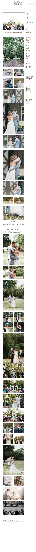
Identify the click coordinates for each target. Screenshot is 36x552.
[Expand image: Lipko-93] (19, 428)
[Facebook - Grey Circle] (30, 4)
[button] (13, 9)
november (27, 100)
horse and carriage (28, 88)
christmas (31, 77)
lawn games (32, 92)
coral (29, 78)
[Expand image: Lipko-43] (8, 73)
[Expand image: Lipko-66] (19, 83)
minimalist (27, 98)
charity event (32, 76)
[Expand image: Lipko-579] (8, 481)
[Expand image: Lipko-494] (8, 439)
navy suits (27, 99)
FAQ (26, 66)
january (31, 91)
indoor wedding (28, 91)
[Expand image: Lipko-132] (8, 317)
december (27, 79)
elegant (27, 80)
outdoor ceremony (5, 520)
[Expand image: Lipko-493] (8, 428)
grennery (30, 87)
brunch (27, 75)
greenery (27, 87)
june (26, 92)
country (31, 78)
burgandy (32, 75)
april (31, 68)
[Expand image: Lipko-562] (8, 83)
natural (32, 98)
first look (14, 520)
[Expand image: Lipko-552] (19, 200)
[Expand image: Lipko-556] (8, 200)
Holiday (31, 66)
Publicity (30, 67)
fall (12, 520)
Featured (29, 66)
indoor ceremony (28, 89)
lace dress (29, 92)
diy (29, 79)
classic (27, 78)
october (30, 100)
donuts (31, 79)
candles (27, 76)
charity (29, 76)
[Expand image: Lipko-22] (19, 73)
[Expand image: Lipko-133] (19, 317)
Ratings (33, 67)
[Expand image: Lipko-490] (19, 439)
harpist (32, 87)
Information (27, 67)
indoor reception (10, 520)
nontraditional (30, 99)
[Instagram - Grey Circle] (33, 4)
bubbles (29, 75)
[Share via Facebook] (3, 522)
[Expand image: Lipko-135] (8, 327)
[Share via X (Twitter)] (5, 522)
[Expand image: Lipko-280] (19, 481)
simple (16, 520)
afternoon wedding (28, 68)
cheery (27, 77)
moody (30, 98)
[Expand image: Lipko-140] (19, 327)
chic (28, 77)
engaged (30, 80)
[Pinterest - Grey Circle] (31, 4)
